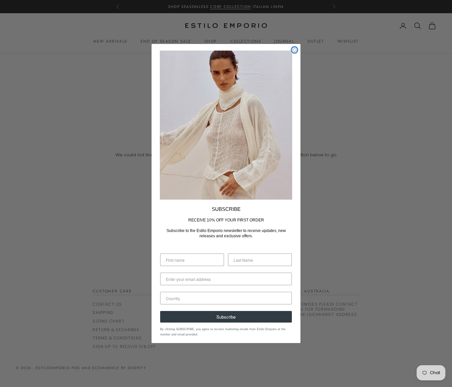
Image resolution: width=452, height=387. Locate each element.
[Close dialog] (294, 50)
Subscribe (226, 317)
